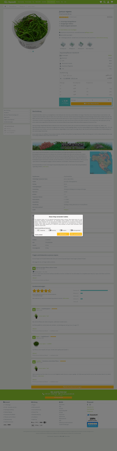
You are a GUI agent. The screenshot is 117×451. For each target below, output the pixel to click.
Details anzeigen (39, 234)
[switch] (38, 230)
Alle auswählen (76, 234)
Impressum (48, 228)
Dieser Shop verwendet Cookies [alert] (58, 217)
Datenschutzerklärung (40, 228)
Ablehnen (63, 234)
